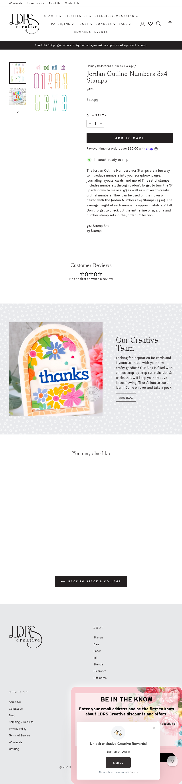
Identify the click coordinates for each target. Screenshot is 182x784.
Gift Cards (100, 678)
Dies (96, 644)
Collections (104, 66)
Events (101, 31)
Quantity (97, 115)
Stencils (98, 664)
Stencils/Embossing (115, 15)
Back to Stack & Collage (94, 581)
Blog (11, 715)
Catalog (14, 749)
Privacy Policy (17, 728)
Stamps (51, 15)
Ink (95, 657)
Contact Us (72, 3)
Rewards (82, 31)
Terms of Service (19, 735)
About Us (54, 3)
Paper (97, 651)
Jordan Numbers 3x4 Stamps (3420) (138, 200)
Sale (123, 23)
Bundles (104, 23)
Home (90, 66)
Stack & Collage (124, 66)
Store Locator (35, 3)
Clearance (99, 671)
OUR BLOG (126, 397)
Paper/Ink (60, 23)
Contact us (16, 708)
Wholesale (15, 3)
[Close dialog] (177, 691)
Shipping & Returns (21, 722)
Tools (83, 23)
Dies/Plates (76, 15)
